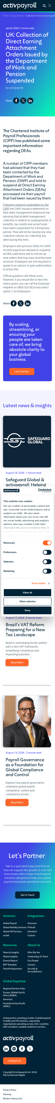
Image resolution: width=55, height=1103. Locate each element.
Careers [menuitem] (31, 964)
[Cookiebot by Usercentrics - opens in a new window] (38, 490)
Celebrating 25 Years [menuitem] (38, 956)
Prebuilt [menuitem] (31, 927)
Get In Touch (27, 895)
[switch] (47, 552)
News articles (17, 16)
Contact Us (14, 1060)
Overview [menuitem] (32, 923)
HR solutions (22, 1021)
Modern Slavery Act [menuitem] (12, 1098)
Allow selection (27, 601)
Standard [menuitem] (32, 931)
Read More (17, 662)
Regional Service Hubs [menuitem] (14, 988)
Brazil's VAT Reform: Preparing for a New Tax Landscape (25, 629)
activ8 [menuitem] (6, 935)
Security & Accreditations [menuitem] (35, 970)
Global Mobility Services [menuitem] (14, 927)
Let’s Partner (22, 371)
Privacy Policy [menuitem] (9, 1090)
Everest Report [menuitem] (10, 960)
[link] (49, 6)
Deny (27, 610)
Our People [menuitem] (33, 960)
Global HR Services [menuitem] (12, 931)
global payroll (43, 1018)
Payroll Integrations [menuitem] (12, 968)
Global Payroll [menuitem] (9, 923)
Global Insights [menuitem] (10, 956)
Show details (39, 583)
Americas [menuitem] (7, 999)
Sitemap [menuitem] (7, 1094)
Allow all (27, 592)
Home (6, 16)
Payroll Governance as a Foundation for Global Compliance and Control (25, 767)
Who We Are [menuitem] (34, 952)
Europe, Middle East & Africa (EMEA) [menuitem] (14, 993)
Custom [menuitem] (31, 935)
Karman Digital (17, 1075)
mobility (7, 1021)
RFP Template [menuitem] (10, 964)
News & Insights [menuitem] (11, 952)
